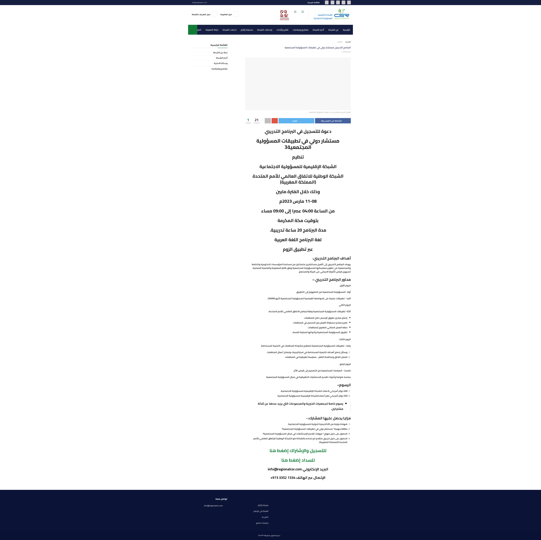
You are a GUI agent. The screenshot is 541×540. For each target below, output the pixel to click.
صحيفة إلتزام (247, 30)
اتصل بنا (197, 30)
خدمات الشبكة (230, 30)
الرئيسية (346, 30)
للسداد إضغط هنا (298, 460)
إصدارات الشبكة (264, 30)
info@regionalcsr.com (199, 2)
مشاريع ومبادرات (300, 30)
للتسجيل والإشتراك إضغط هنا (298, 450)
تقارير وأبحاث (282, 30)
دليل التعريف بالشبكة (201, 14)
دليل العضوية (226, 14)
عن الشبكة (333, 30)
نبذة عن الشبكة (220, 52)
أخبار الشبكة (318, 30)
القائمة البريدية (314, 2)
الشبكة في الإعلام (260, 511)
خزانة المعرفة (212, 30)
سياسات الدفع (262, 523)
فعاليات (339, 41)
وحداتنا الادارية (221, 63)
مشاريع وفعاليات (219, 69)
